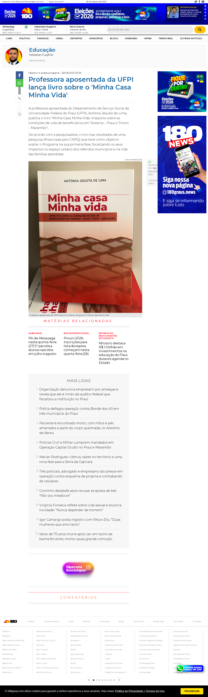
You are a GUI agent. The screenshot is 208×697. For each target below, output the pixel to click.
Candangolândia (147, 663)
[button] (140, 691)
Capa (9, 38)
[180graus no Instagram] (192, 1)
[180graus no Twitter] (195, 1)
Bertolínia (7, 672)
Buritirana (110, 640)
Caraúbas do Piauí (181, 654)
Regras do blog (37, 60)
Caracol (176, 649)
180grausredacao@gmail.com (29, 1)
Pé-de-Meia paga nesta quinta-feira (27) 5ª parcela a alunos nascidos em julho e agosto (42, 344)
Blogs (114, 38)
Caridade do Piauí (181, 658)
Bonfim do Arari (44, 672)
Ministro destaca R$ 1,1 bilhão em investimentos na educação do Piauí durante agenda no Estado (114, 348)
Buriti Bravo (76, 667)
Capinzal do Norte (181, 636)
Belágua (6, 636)
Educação (42, 50)
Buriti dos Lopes (112, 631)
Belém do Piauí (9, 649)
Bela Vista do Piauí (11, 645)
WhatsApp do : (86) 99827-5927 (154, 170)
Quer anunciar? (56, 1)
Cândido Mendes (146, 667)
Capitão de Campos (182, 640)
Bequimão (7, 663)
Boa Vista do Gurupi (46, 640)
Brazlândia (76, 645)
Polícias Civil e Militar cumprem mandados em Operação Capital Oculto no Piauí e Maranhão (76, 445)
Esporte (86, 621)
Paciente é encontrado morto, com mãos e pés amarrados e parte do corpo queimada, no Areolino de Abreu (79, 428)
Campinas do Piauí (148, 636)
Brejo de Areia (77, 654)
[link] (19, 75)
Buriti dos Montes (113, 636)
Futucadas (178, 621)
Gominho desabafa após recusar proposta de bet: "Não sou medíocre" (78, 493)
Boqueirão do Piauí (79, 636)
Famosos (43, 38)
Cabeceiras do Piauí (114, 645)
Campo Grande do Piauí (150, 645)
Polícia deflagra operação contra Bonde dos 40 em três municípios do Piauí (79, 411)
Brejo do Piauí (77, 658)
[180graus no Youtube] (203, 1)
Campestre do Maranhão (150, 631)
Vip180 (147, 38)
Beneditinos (7, 654)
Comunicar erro (155, 182)
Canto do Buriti (180, 631)
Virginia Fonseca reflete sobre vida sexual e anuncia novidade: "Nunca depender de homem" (80, 507)
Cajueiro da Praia (113, 667)
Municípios (96, 38)
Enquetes (197, 621)
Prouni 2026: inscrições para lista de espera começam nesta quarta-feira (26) (76, 344)
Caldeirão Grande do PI (115, 672)
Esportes (76, 38)
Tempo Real (166, 38)
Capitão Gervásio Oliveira (185, 645)
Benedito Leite (9, 658)
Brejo (73, 649)
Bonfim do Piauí (78, 631)
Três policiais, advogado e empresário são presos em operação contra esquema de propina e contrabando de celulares (81, 476)
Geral (59, 38)
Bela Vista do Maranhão (13, 640)
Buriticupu (76, 672)
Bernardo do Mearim (12, 667)
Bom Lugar (42, 663)
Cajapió (108, 654)
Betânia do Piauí (44, 631)
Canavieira (144, 658)
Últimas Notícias (191, 38)
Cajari (107, 658)
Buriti (73, 663)
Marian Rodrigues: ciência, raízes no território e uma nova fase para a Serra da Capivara (80, 459)
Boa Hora (41, 636)
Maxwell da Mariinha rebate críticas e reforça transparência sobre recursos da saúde (191, 11)
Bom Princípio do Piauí (47, 667)
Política (24, 38)
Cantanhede (144, 672)
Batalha (6, 631)
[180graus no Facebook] (199, 1)
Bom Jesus (42, 654)
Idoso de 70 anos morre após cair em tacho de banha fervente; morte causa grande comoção (75, 536)
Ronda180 (131, 38)
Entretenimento (51, 621)
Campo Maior (145, 654)
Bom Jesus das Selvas (46, 658)
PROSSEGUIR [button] (191, 691)
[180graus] (10, 13)
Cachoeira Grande (113, 649)
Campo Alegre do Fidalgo (151, 640)
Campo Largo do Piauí (149, 649)
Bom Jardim (42, 649)
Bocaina (40, 645)
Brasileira (75, 640)
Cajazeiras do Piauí (114, 663)
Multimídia (138, 621)
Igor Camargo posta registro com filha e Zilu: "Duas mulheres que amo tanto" (79, 522)
